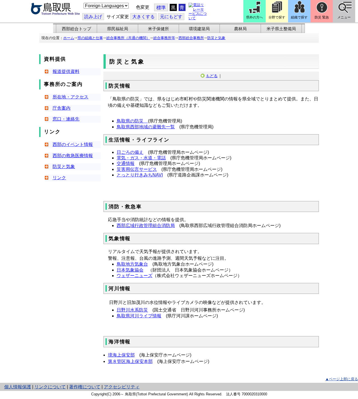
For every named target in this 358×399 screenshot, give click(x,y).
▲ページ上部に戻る (341, 379)
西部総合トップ (76, 29)
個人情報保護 (17, 386)
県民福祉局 (117, 29)
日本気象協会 (130, 270)
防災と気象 (216, 38)
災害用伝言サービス (137, 169)
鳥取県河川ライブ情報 (139, 315)
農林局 (240, 29)
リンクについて (50, 386)
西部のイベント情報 (73, 144)
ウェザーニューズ (134, 275)
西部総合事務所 (191, 38)
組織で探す (299, 17)
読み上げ (93, 16)
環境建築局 (199, 29)
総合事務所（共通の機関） (128, 38)
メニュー (344, 17)
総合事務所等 (164, 38)
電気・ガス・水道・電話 (141, 157)
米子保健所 (158, 29)
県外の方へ (254, 17)
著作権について (84, 386)
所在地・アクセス (70, 97)
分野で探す (276, 17)
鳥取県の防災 (130, 121)
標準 (161, 7)
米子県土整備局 (281, 29)
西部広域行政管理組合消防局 (146, 225)
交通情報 (126, 163)
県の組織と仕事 (90, 38)
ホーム (68, 38)
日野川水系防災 (132, 310)
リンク (59, 177)
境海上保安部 (121, 355)
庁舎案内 (61, 108)
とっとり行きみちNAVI (140, 175)
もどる (212, 76)
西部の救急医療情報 (73, 155)
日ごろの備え (130, 152)
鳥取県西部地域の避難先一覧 (146, 126)
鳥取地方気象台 (132, 264)
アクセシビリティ (122, 386)
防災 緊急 (322, 17)
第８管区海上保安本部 (130, 361)
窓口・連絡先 (66, 119)
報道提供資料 (66, 71)
